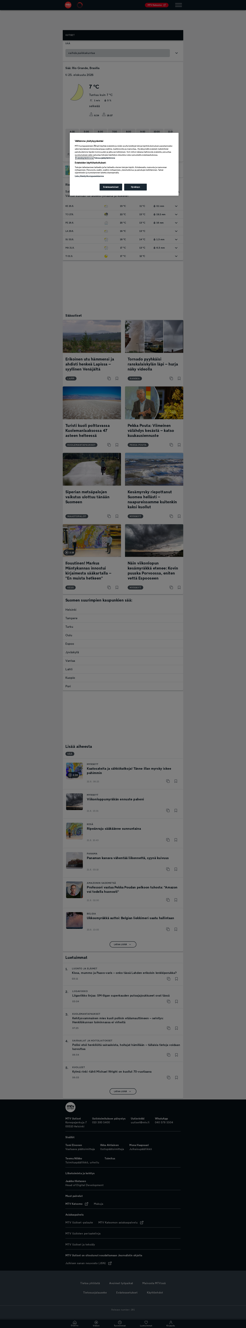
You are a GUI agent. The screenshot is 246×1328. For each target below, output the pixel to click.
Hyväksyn (135, 187)
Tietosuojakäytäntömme (104, 158)
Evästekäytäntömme (84, 158)
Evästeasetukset (111, 187)
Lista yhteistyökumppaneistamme (89, 176)
